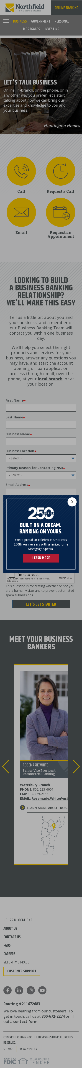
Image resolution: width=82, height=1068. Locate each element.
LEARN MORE (41, 558)
